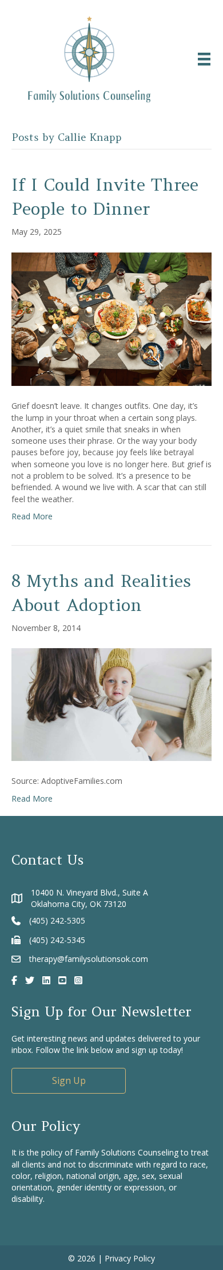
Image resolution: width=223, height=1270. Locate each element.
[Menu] (204, 59)
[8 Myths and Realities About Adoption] (111, 704)
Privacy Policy (130, 1258)
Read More (32, 516)
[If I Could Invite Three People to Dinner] (111, 318)
